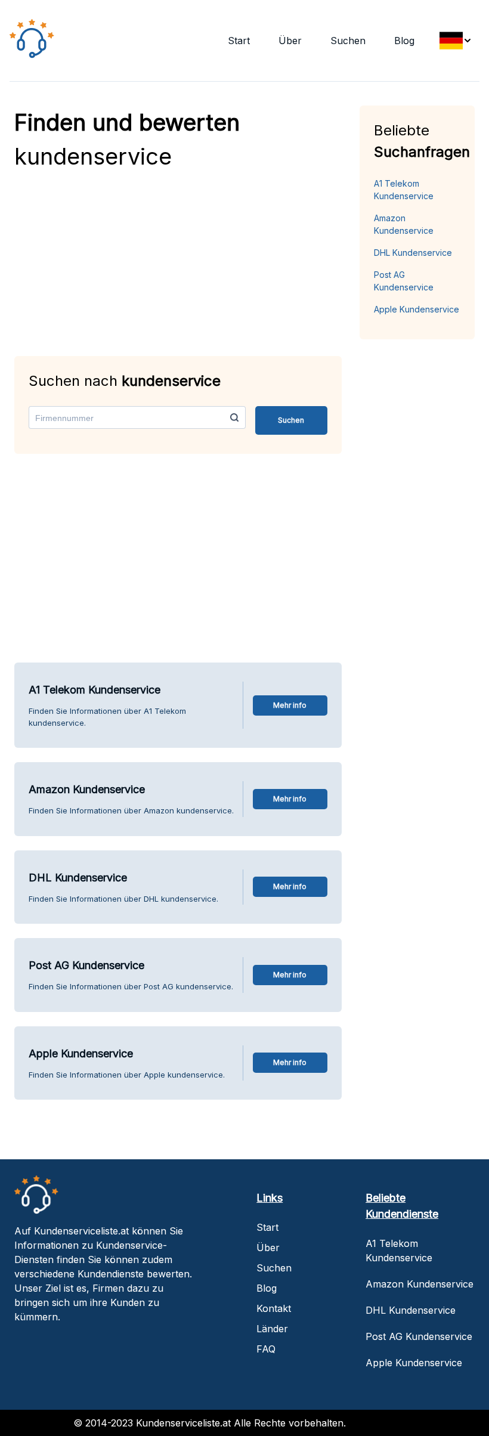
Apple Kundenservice (416, 309)
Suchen (348, 41)
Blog (404, 41)
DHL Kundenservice (413, 252)
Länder (272, 1329)
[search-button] (234, 417)
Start (239, 41)
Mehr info (290, 705)
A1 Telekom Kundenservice (404, 189)
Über (290, 41)
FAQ (266, 1349)
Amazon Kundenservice (404, 224)
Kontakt (273, 1308)
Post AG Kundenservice (404, 281)
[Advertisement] (178, 257)
